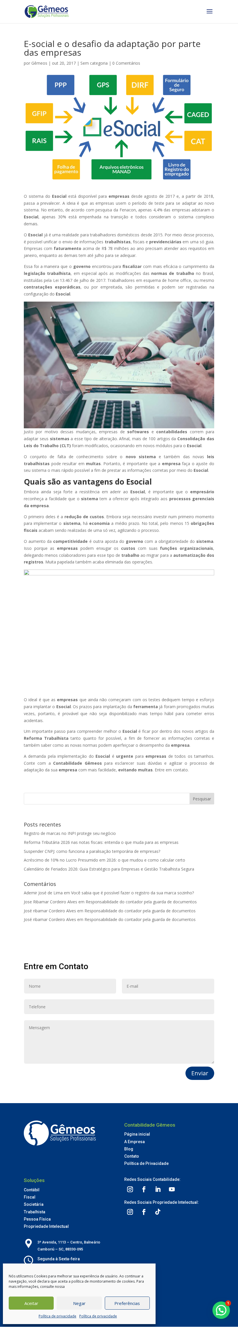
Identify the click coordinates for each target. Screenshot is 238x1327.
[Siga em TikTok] (158, 1212)
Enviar (199, 1073)
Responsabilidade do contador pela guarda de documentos (141, 901)
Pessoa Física (37, 1219)
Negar (79, 1303)
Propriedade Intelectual (46, 1226)
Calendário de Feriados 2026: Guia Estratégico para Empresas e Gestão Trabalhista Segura (109, 869)
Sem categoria (94, 63)
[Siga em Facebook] (144, 1189)
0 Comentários (126, 63)
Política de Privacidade (146, 1163)
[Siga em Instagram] (130, 1189)
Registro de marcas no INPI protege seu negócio (70, 833)
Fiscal (29, 1197)
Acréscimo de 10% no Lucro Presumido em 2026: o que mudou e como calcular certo (104, 860)
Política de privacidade (57, 1316)
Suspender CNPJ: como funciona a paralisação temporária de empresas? (92, 851)
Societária (34, 1204)
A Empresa (134, 1141)
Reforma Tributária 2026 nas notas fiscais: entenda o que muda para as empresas (101, 842)
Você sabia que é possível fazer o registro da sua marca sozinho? (132, 892)
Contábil (31, 1190)
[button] (221, 1310)
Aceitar (31, 1303)
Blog (128, 1149)
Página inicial (137, 1134)
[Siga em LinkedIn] (158, 1189)
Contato (131, 1156)
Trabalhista (34, 1212)
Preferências (127, 1303)
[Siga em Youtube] (172, 1189)
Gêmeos (39, 63)
